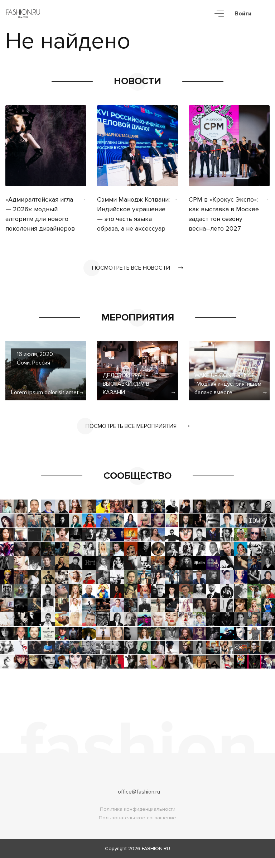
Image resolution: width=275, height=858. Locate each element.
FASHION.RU (156, 848)
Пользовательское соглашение (137, 818)
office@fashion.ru (139, 791)
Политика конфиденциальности (137, 809)
